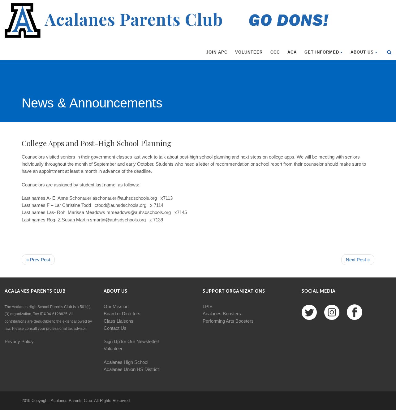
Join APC (216, 52)
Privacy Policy (19, 341)
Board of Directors (122, 313)
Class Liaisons (118, 321)
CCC (275, 52)
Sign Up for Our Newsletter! (131, 341)
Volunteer (249, 52)
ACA (292, 52)
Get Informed (321, 52)
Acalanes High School (126, 362)
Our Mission (116, 306)
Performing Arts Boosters (228, 321)
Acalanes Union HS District (131, 369)
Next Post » (358, 259)
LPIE (208, 306)
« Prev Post (38, 259)
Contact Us (115, 328)
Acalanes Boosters (222, 313)
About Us (362, 52)
